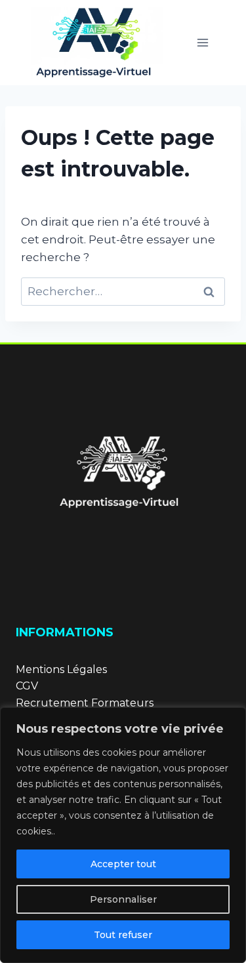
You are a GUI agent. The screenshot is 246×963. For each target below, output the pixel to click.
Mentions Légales (61, 669)
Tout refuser (123, 935)
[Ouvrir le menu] (202, 42)
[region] (123, 835)
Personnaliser (123, 899)
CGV (27, 686)
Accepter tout (123, 864)
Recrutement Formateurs (85, 703)
